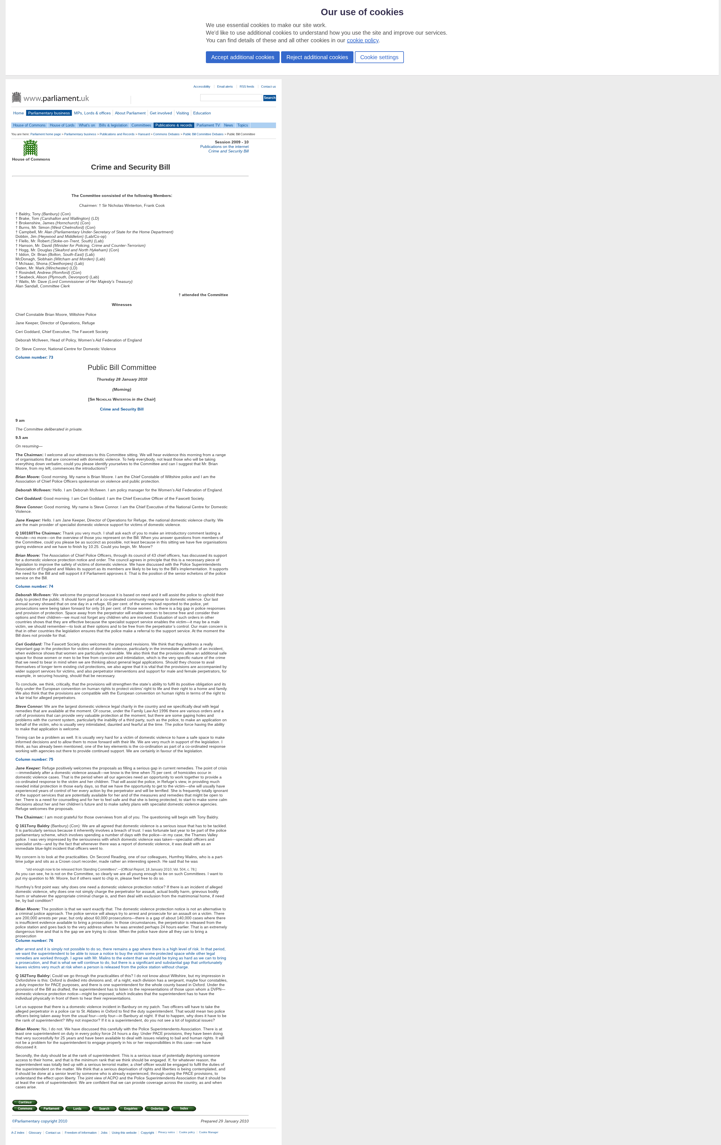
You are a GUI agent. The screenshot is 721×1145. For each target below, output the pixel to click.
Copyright (147, 1132)
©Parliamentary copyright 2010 (39, 1121)
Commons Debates (166, 134)
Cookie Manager (208, 1132)
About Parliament (130, 113)
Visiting (182, 113)
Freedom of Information (81, 1132)
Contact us (268, 86)
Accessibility (201, 86)
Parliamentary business (49, 113)
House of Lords (62, 125)
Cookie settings (379, 57)
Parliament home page (45, 134)
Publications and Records (117, 134)
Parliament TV (208, 125)
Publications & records (173, 125)
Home (18, 113)
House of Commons (29, 125)
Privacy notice (166, 1132)
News (228, 125)
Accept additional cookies (242, 57)
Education (202, 113)
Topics (242, 125)
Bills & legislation (113, 125)
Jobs (104, 1132)
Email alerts (225, 86)
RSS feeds (247, 86)
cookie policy (363, 40)
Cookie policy (187, 1132)
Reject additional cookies (317, 57)
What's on (87, 125)
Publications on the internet (224, 146)
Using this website (124, 1132)
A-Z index (18, 1132)
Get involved (161, 113)
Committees (141, 125)
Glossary (35, 1132)
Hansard (144, 134)
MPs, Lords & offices (92, 113)
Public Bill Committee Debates (203, 134)
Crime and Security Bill (122, 409)
